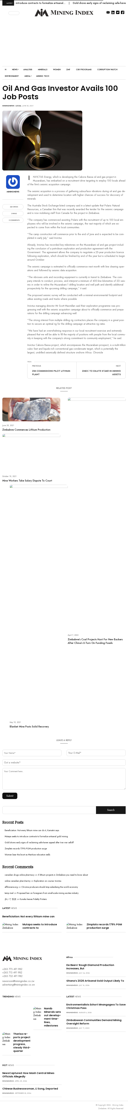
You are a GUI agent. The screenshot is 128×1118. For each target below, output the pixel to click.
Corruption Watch (107, 69)
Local (18, 105)
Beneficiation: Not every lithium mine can (28, 916)
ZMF (68, 69)
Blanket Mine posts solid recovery (29, 726)
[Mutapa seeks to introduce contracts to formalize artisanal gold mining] (11, 926)
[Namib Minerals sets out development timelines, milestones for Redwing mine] (37, 1013)
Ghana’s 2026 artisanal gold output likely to (95, 981)
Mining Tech (42, 76)
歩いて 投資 (10, 899)
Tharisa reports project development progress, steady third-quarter (21, 1042)
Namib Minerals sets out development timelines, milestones (52, 1017)
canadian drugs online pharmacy (19, 874)
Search (111, 810)
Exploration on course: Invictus (47, 880)
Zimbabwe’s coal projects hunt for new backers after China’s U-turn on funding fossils (95, 641)
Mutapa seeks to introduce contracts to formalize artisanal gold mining (36, 836)
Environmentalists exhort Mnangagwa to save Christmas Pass (96, 1006)
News (14, 69)
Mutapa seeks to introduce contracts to (39, 926)
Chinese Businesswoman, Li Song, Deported (30, 1088)
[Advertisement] (64, 39)
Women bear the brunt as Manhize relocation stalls (27, 854)
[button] (5, 12)
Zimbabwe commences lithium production (26, 430)
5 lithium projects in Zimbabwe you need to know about (63, 874)
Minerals (42, 69)
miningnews (8, 105)
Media (27, 76)
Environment (12, 76)
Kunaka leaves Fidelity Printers (33, 899)
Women (57, 69)
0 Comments (14, 220)
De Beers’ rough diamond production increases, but (90, 966)
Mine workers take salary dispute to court (27, 480)
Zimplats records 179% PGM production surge (26, 848)
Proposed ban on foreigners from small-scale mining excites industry (48, 893)
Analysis (27, 69)
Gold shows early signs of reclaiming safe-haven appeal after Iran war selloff (39, 842)
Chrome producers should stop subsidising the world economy (49, 887)
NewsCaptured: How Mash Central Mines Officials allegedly (28, 1074)
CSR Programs (83, 69)
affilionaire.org (11, 887)
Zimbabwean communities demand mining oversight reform (93, 1021)
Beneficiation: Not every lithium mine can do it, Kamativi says (32, 830)
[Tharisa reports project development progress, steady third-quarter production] (6, 1039)
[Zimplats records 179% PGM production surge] (75, 926)
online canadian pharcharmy (17, 880)
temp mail (9, 893)
